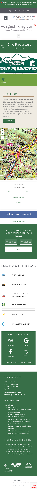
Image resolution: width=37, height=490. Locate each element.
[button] (18, 36)
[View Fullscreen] (2, 137)
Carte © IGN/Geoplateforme (30, 179)
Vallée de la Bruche (18, 221)
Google (26, 345)
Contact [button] (18, 203)
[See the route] (2, 142)
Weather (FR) (17, 314)
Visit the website (18, 197)
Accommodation (19, 285)
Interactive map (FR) (21, 324)
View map (9, 121)
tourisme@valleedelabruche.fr (14, 394)
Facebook (11, 356)
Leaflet (20, 179)
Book (18, 249)
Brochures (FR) (19, 304)
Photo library (18, 275)
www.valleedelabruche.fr (13, 392)
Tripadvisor (10, 345)
